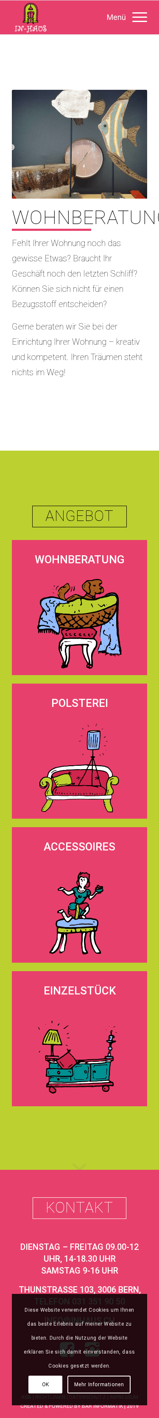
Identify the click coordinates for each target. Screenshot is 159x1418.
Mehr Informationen (99, 1385)
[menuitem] (122, 17)
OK (45, 1385)
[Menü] (122, 17)
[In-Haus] (66, 17)
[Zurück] (31, 144)
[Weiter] (128, 144)
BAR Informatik (102, 1406)
